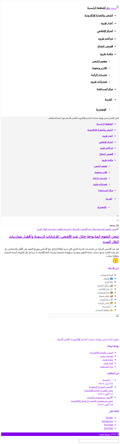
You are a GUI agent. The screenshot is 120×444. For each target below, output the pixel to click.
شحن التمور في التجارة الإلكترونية (98, 390)
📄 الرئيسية (107, 306)
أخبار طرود (108, 363)
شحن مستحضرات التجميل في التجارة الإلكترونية (92, 401)
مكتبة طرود (107, 359)
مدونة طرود (104, 434)
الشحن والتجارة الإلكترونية (101, 352)
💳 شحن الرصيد (105, 303)
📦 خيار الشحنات (105, 292)
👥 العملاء (108, 278)
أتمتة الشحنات (106, 275)
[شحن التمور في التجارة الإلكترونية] (101, 387)
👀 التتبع (109, 282)
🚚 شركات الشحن (105, 285)
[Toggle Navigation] (117, 215)
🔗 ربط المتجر (106, 299)
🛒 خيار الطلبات (106, 289)
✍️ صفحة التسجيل (104, 310)
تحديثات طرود (106, 356)
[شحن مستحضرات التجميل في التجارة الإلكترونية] (100, 397)
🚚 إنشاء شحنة (106, 296)
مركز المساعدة (106, 366)
